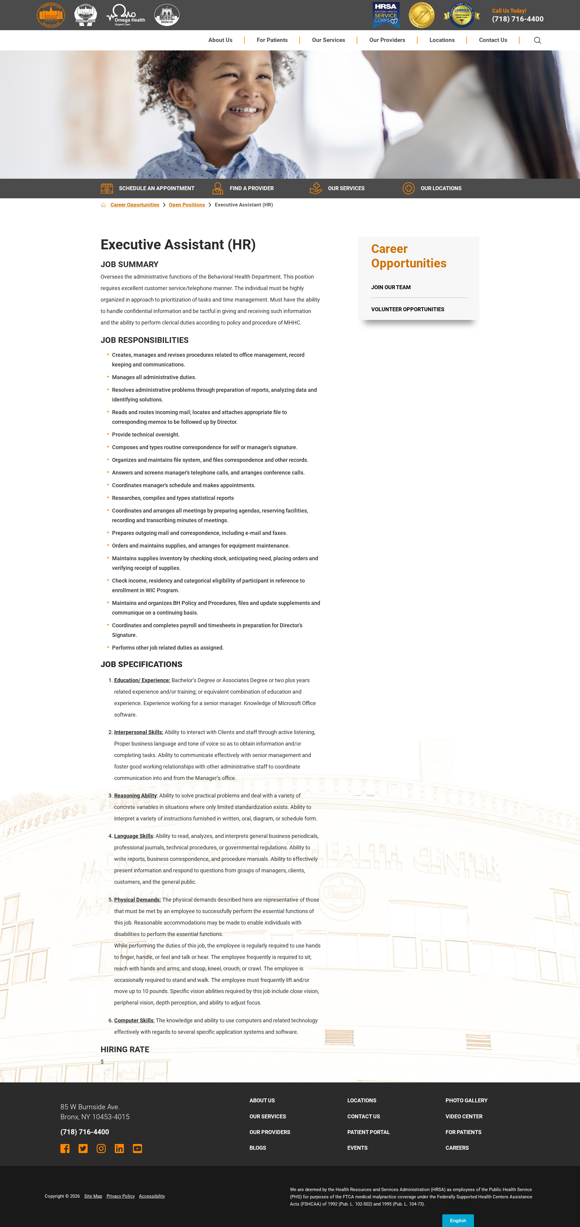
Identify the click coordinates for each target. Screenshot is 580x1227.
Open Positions (187, 205)
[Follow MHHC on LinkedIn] (119, 1148)
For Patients (272, 40)
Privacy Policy (121, 1196)
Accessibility (152, 1196)
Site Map (93, 1196)
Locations (442, 40)
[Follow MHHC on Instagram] (101, 1148)
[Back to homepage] (103, 205)
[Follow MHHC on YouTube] (137, 1148)
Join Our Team (391, 287)
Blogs (258, 1148)
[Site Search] (538, 40)
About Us (220, 40)
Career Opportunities (135, 205)
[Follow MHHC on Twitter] (83, 1148)
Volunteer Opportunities (407, 309)
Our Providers (387, 40)
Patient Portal (368, 1132)
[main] (211, 652)
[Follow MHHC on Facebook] (64, 1148)
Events (357, 1148)
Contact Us (493, 40)
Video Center (464, 1116)
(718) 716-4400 (518, 19)
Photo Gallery (467, 1100)
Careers (457, 1148)
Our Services (328, 40)
